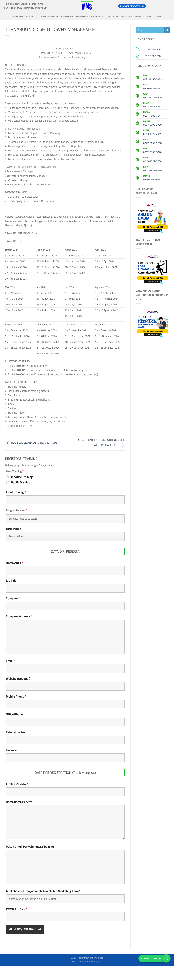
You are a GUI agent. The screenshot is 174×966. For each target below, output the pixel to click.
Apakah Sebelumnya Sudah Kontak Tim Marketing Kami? (43, 891)
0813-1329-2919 (152, 132)
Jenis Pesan (13, 528)
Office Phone (14, 714)
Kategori (96, 16)
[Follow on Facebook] (150, 6)
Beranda (18, 16)
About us (31, 16)
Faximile (11, 750)
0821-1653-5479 (152, 77)
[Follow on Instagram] (156, 6)
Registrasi (67, 16)
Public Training (20, 482)
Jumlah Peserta (17, 784)
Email (10, 661)
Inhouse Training (22, 477)
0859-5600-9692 (152, 178)
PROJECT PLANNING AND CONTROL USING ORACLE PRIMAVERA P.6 (100, 442)
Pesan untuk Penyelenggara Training (30, 846)
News (158, 16)
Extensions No (15, 732)
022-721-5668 (153, 56)
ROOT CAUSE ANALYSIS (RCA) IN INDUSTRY (36, 442)
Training (81, 16)
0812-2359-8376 (152, 150)
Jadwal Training (49, 16)
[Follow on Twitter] (162, 6)
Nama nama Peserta (19, 802)
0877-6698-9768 (152, 141)
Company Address (19, 616)
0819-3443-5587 (152, 87)
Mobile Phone (16, 696)
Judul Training (16, 492)
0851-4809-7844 (152, 114)
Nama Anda (14, 562)
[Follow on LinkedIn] (168, 6)
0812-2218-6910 (152, 96)
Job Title (12, 580)
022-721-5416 (153, 49)
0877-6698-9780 (152, 123)
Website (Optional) (18, 678)
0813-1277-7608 (152, 159)
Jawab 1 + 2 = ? (17, 909)
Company (13, 598)
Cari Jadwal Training (118, 16)
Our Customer (143, 16)
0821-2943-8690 (152, 169)
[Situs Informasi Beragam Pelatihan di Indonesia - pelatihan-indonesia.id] (87, 6)
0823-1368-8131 (152, 105)
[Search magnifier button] (167, 30)
